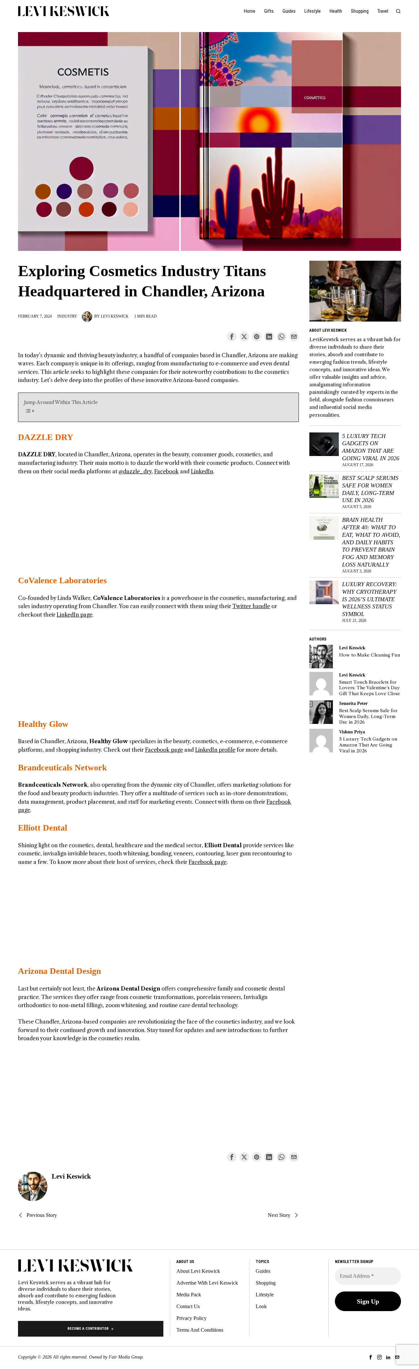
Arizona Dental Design (59, 971)
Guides (263, 1271)
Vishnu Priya (352, 731)
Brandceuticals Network (62, 767)
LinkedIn (202, 471)
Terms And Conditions (199, 1330)
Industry (67, 316)
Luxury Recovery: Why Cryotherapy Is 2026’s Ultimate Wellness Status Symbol (369, 599)
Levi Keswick (115, 316)
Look (261, 1306)
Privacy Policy (191, 1318)
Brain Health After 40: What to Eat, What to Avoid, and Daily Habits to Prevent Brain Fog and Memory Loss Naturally (371, 542)
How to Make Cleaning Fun (369, 655)
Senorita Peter (353, 703)
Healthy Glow (43, 724)
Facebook (166, 471)
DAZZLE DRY (45, 437)
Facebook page (164, 749)
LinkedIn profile (215, 749)
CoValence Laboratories (62, 580)
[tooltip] (232, 337)
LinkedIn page (74, 614)
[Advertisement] (158, 529)
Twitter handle (251, 606)
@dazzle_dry (135, 471)
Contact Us (188, 1306)
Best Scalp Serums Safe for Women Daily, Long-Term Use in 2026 (370, 489)
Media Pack (188, 1294)
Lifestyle (265, 1294)
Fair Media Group (126, 1357)
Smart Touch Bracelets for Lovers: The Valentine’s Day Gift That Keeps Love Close (369, 687)
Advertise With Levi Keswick (207, 1283)
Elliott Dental (42, 828)
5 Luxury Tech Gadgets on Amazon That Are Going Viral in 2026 (370, 447)
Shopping (266, 1283)
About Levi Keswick (198, 1271)
